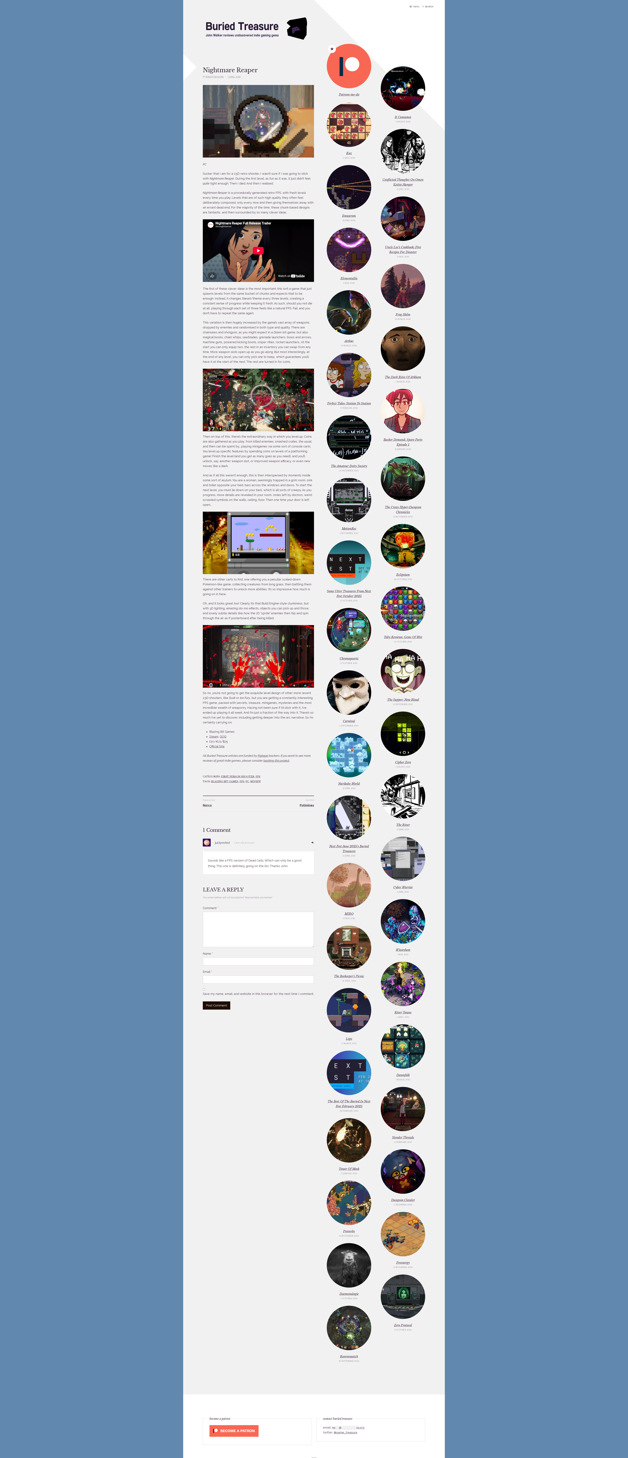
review (255, 781)
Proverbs (349, 1231)
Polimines (307, 805)
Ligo (349, 1039)
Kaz (349, 153)
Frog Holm (403, 314)
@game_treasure (345, 1432)
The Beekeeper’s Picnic (349, 976)
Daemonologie (349, 1294)
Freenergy (403, 1263)
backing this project (276, 760)
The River (403, 825)
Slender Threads (403, 1137)
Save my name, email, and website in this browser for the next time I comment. (258, 994)
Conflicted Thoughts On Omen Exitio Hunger (403, 182)
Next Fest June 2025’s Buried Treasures (349, 849)
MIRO (349, 914)
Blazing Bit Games (224, 781)
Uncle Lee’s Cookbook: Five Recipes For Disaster (403, 249)
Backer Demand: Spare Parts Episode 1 (403, 442)
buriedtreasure (215, 77)
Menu (416, 6)
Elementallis (349, 278)
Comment (210, 908)
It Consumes (403, 117)
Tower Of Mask (349, 1169)
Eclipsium (403, 575)
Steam (213, 736)
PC (247, 781)
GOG (223, 736)
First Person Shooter (237, 776)
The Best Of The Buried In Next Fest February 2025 (349, 1104)
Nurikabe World (349, 784)
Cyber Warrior (403, 887)
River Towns (402, 1012)
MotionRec (349, 528)
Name (208, 953)
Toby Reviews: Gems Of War (403, 637)
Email (207, 971)
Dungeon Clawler (403, 1200)
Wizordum (403, 950)
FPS (258, 776)
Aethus (349, 341)
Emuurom (349, 216)
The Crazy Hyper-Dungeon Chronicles (403, 509)
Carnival (349, 721)
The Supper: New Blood (403, 700)
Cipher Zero (403, 762)
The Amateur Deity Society (349, 466)
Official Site (217, 746)
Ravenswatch (349, 1356)
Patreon (263, 755)
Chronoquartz (349, 658)
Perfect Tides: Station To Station (349, 403)
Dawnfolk (403, 1075)
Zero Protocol (403, 1325)
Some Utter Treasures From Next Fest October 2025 (349, 593)
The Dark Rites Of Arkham (403, 377)
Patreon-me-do (349, 94)
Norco (207, 805)
